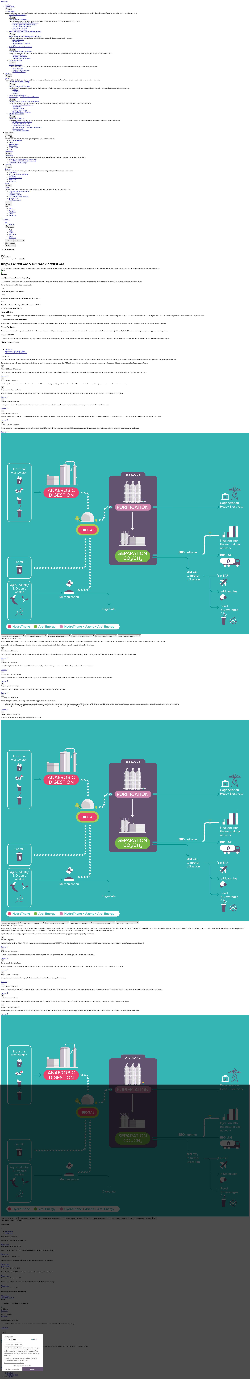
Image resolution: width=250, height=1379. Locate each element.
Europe (11, 213)
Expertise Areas (9, 11)
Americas (11, 210)
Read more (4, 1311)
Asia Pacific (12, 212)
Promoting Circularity (15, 65)
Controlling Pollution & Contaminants (20, 51)
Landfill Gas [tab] (8, 349)
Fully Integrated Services (16, 118)
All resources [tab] (9, 1231)
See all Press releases (7, 1298)
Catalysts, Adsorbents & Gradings (19, 86)
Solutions (7, 78)
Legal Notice (9, 1376)
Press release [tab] (8, 1233)
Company (8, 169)
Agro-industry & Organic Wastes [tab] (15, 351)
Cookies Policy (9, 1373)
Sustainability (9, 155)
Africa (10, 208)
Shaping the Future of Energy (18, 19)
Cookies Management (11, 1375)
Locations (8, 202)
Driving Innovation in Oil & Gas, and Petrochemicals (25, 36)
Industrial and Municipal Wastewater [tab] (16, 353)
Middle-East (12, 215)
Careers (7, 188)
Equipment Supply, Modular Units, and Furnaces (24, 101)
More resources (5, 1266)
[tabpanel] (125, 496)
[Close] (3, 1332)
